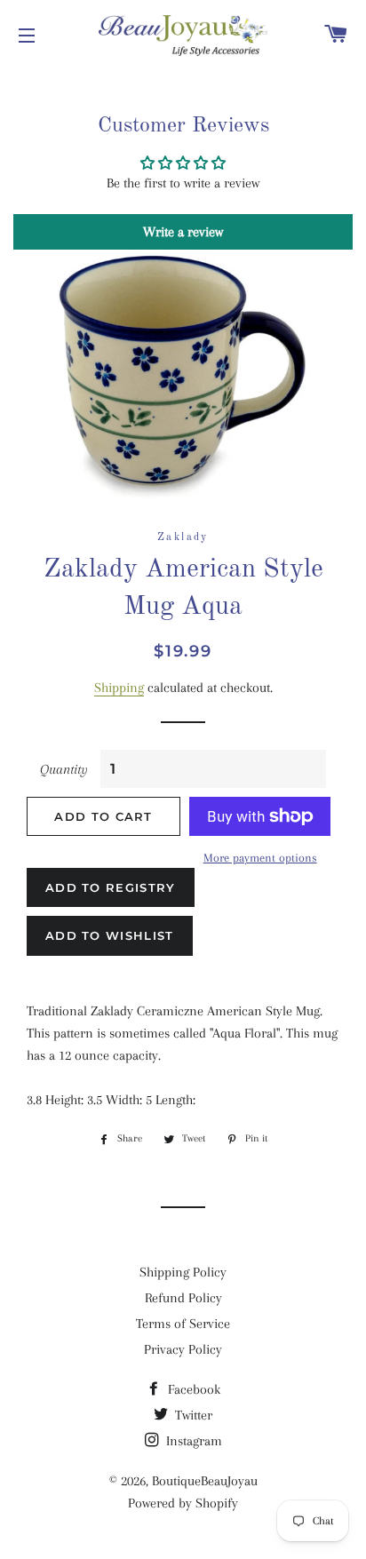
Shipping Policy (183, 1272)
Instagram (192, 1441)
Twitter (191, 1415)
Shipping (119, 688)
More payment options (260, 857)
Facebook (192, 1389)
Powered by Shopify (183, 1503)
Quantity (64, 769)
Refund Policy (183, 1298)
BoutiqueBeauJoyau (205, 1481)
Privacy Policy (183, 1349)
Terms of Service (183, 1324)
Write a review (183, 232)
